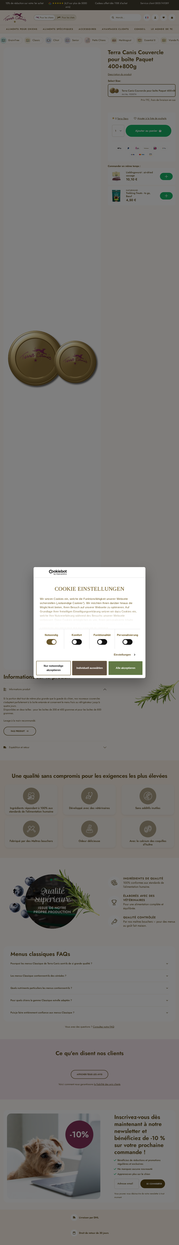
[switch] (77, 642)
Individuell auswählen (89, 667)
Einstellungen (122, 654)
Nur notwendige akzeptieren (53, 668)
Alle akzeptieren (125, 667)
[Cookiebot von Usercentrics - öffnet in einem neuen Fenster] (51, 572)
